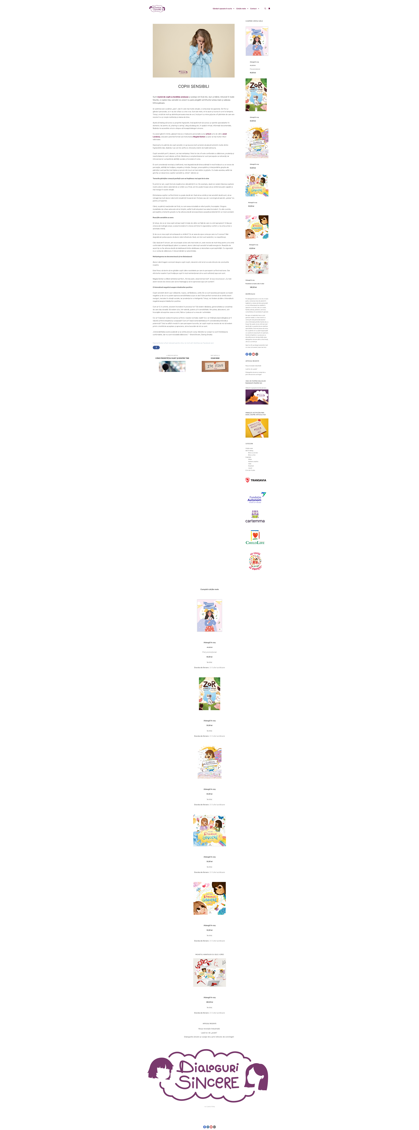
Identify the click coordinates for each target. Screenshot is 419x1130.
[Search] (265, 8)
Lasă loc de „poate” (251, 369)
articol (208, 134)
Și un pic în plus (250, 470)
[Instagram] (250, 354)
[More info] (269, 8)
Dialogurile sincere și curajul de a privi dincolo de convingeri (209, 1037)
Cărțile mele (249, 448)
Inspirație (248, 457)
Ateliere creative (253, 461)
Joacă (250, 468)
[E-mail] (256, 354)
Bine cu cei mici (253, 453)
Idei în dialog (249, 450)
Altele (250, 459)
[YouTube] (253, 354)
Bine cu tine (251, 455)
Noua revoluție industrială (253, 366)
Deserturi (251, 466)
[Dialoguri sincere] (157, 8)
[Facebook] (247, 354)
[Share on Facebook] (156, 347)
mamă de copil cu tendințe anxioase (173, 97)
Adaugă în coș (251, 202)
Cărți (249, 463)
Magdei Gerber (199, 137)
